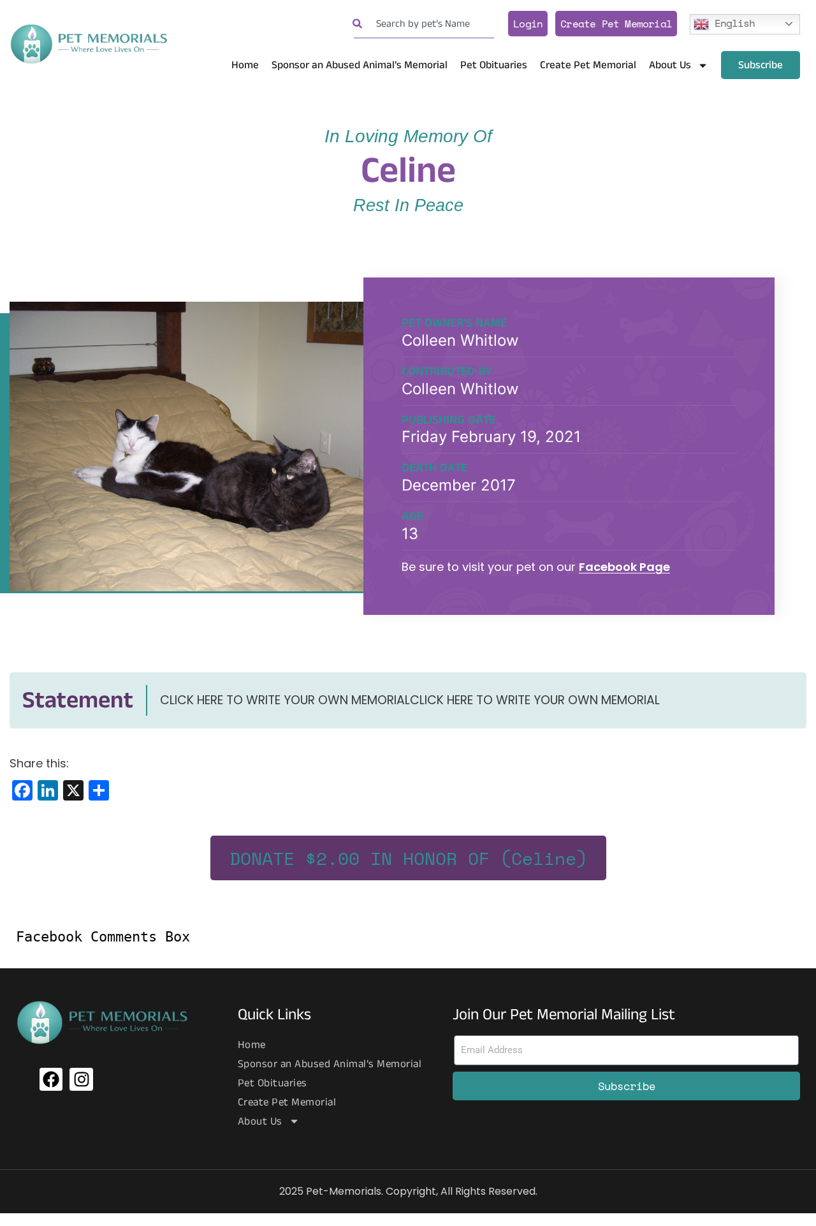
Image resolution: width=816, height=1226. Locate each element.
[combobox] (424, 24)
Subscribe (760, 65)
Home (245, 65)
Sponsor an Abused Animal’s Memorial (360, 65)
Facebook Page (624, 567)
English (732, 22)
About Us (670, 65)
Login (528, 23)
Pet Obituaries (493, 65)
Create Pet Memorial (616, 23)
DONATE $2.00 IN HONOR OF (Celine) (408, 858)
